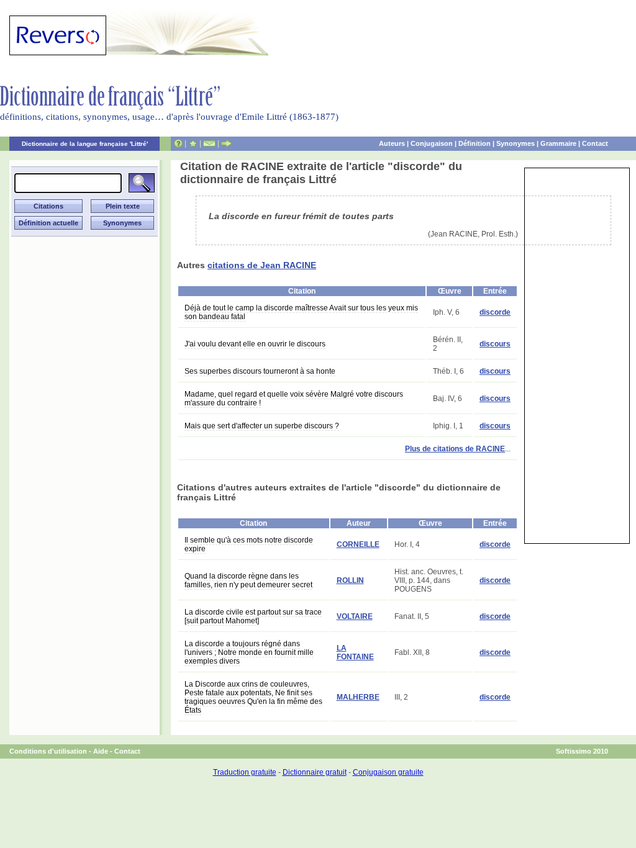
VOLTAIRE (355, 616)
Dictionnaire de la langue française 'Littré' (85, 143)
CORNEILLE (358, 544)
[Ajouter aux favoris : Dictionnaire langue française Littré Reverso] (193, 143)
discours (495, 344)
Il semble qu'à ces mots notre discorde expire (248, 544)
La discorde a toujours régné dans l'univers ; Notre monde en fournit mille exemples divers (249, 652)
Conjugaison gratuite (388, 772)
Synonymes (515, 143)
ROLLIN (350, 580)
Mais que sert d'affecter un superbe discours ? (261, 426)
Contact (595, 143)
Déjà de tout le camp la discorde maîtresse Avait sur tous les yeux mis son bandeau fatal (301, 312)
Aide (100, 751)
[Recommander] (226, 143)
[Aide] (178, 143)
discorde (495, 312)
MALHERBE (358, 697)
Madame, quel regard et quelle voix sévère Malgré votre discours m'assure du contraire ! (293, 398)
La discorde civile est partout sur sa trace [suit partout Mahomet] (253, 616)
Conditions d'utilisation (48, 751)
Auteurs (392, 143)
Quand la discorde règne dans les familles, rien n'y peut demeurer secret (248, 580)
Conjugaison (432, 143)
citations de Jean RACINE (261, 265)
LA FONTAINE (355, 652)
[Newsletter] (209, 143)
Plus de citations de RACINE (455, 448)
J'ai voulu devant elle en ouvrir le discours (254, 344)
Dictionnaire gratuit (315, 772)
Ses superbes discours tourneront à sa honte (259, 371)
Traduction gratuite (244, 772)
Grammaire (558, 143)
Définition (474, 143)
